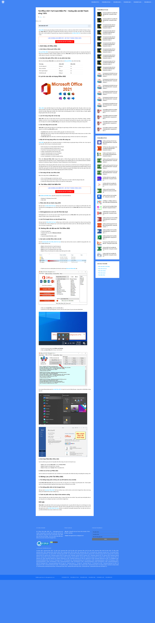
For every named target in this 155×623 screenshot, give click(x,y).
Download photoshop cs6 (78, 560)
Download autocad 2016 (76, 555)
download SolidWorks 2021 (75, 564)
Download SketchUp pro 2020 (52, 558)
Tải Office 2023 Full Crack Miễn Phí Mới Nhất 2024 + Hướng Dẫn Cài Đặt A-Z (109, 185)
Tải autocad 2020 (62, 556)
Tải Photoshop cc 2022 (102, 561)
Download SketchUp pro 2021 (77, 558)
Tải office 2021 (59, 552)
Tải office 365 (76, 552)
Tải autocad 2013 (91, 553)
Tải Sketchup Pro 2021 (97, 563)
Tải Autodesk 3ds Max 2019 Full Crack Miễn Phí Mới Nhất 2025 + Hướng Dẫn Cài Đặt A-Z (109, 51)
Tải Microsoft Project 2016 (61, 566)
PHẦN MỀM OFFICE (95, 2)
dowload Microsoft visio (95, 566)
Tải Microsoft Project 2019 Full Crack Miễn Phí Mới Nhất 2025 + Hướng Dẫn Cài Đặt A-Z (110, 173)
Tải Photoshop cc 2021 (79, 561)
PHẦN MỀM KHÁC (147, 2)
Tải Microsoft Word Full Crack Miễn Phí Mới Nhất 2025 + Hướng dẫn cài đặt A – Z (110, 231)
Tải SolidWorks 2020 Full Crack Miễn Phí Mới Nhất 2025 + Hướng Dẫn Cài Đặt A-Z (110, 129)
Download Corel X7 (59, 560)
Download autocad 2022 (111, 556)
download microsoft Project (42, 553)
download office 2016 (99, 550)
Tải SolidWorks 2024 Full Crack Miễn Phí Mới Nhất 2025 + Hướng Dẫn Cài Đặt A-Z (110, 111)
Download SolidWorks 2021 (42, 560)
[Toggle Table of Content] (88, 26)
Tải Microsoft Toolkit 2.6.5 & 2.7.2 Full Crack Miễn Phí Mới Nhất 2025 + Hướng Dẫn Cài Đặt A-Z (110, 154)
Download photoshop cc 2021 (90, 561)
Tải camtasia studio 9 (102, 564)
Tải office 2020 (115, 550)
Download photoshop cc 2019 (42, 561)
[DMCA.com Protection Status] (54, 542)
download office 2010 (65, 550)
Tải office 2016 (91, 550)
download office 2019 (51, 552)
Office (41, 17)
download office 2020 (41, 552)
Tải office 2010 (57, 550)
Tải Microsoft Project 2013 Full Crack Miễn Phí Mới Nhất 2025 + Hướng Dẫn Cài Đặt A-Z (110, 167)
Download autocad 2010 (81, 553)
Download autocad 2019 (52, 556)
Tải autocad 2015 (46, 555)
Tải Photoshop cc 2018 (89, 560)
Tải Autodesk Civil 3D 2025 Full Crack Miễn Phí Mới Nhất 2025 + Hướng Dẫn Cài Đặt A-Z (110, 75)
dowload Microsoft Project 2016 (74, 566)
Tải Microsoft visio (85, 566)
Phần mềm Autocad (102, 268)
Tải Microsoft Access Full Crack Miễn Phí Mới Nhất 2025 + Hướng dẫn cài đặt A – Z (110, 219)
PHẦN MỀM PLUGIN (137, 2)
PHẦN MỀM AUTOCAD (106, 2)
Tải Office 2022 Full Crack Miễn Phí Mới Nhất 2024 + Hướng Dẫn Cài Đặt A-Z (109, 179)
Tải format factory (41, 566)
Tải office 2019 (108, 550)
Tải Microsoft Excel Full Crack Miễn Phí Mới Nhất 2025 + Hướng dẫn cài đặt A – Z (110, 237)
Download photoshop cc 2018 (101, 560)
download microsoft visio (103, 552)
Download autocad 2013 (100, 553)
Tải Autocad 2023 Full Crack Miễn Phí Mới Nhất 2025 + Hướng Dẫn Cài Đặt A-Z (110, 20)
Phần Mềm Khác (101, 275)
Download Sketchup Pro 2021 (110, 563)
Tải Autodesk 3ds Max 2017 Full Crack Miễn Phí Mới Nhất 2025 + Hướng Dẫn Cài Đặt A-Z (109, 63)
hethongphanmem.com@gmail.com (76, 535)
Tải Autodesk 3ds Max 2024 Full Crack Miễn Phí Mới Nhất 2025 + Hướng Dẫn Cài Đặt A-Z (109, 26)
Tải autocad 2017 (86, 555)
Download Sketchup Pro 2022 (51, 564)
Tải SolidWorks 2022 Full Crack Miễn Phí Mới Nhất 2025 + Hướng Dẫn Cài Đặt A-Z (110, 123)
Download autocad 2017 (96, 555)
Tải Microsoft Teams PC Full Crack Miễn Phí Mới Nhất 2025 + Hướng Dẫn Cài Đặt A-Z (110, 142)
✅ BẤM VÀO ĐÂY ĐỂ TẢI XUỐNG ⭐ (65, 41)
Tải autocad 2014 (110, 553)
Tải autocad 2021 (82, 556)
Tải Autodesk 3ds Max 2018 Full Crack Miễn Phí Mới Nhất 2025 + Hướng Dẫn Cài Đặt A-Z (109, 57)
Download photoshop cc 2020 (66, 561)
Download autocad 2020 (72, 556)
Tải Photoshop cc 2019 (113, 560)
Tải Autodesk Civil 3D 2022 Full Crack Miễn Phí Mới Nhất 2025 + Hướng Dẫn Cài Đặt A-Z (110, 93)
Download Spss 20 (71, 563)
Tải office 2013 (74, 550)
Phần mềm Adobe (102, 270)
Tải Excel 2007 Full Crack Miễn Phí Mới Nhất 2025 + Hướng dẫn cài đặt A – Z (110, 249)
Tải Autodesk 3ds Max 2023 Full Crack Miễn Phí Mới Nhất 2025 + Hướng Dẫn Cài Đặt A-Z (109, 32)
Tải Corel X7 (51, 560)
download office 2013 (82, 550)
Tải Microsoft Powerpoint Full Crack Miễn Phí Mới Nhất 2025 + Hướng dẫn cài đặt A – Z (110, 225)
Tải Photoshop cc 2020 (55, 561)
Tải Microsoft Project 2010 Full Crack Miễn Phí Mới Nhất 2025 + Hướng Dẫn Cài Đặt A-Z (110, 161)
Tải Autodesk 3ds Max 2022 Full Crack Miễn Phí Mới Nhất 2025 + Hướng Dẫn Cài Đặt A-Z (109, 38)
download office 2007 (48, 550)
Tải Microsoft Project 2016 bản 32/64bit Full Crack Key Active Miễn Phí (109, 191)
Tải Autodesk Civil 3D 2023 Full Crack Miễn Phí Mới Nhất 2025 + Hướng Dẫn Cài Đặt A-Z (110, 87)
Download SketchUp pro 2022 (101, 558)
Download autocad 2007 (62, 553)
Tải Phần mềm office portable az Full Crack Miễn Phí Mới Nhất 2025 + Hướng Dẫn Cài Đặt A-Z (110, 148)
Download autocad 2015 (56, 555)
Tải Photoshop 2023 (43, 563)
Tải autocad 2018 (106, 555)
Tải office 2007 (39, 550)
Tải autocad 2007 (52, 553)
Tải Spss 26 (79, 563)
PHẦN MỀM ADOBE (117, 2)
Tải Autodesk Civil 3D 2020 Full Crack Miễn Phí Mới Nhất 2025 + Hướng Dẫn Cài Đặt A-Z (110, 105)
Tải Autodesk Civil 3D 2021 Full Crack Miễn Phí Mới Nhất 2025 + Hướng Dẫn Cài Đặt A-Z (110, 99)
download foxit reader (93, 564)
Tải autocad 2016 (66, 555)
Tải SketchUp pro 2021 (64, 558)
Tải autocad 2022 (101, 556)
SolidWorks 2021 (64, 564)
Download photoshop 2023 (55, 563)
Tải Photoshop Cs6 (68, 560)
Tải (60, 564)
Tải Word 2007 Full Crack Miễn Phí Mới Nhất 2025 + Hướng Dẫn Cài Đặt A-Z (109, 255)
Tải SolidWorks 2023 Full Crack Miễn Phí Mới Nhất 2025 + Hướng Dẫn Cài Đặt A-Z (110, 117)
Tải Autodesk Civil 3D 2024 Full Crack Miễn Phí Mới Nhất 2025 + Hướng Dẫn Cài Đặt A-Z (110, 81)
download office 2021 (68, 552)
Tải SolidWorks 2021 (113, 558)
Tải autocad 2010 (72, 553)
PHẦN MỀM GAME (127, 2)
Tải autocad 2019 (43, 556)
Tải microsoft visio (93, 552)
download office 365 (84, 552)
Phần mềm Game (101, 272)
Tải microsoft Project (113, 552)
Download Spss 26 (87, 563)
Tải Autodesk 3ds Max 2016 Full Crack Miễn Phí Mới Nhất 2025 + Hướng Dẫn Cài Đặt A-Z (109, 69)
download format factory (50, 566)
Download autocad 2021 (91, 556)
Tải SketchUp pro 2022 (89, 558)
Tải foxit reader (84, 564)
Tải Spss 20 (63, 563)
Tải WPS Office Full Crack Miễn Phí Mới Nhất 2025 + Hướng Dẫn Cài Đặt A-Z (109, 213)
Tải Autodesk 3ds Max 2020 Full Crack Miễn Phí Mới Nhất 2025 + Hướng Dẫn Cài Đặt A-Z (109, 44)
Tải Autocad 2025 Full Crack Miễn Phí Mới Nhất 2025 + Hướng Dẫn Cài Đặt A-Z (110, 14)
